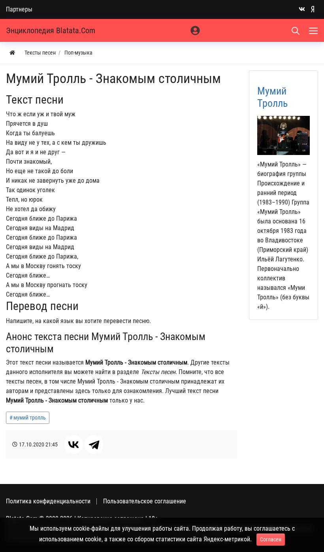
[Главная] (12, 53)
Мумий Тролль (272, 97)
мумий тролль (29, 417)
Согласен (270, 539)
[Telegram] (94, 444)
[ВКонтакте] (73, 444)
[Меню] (314, 30)
